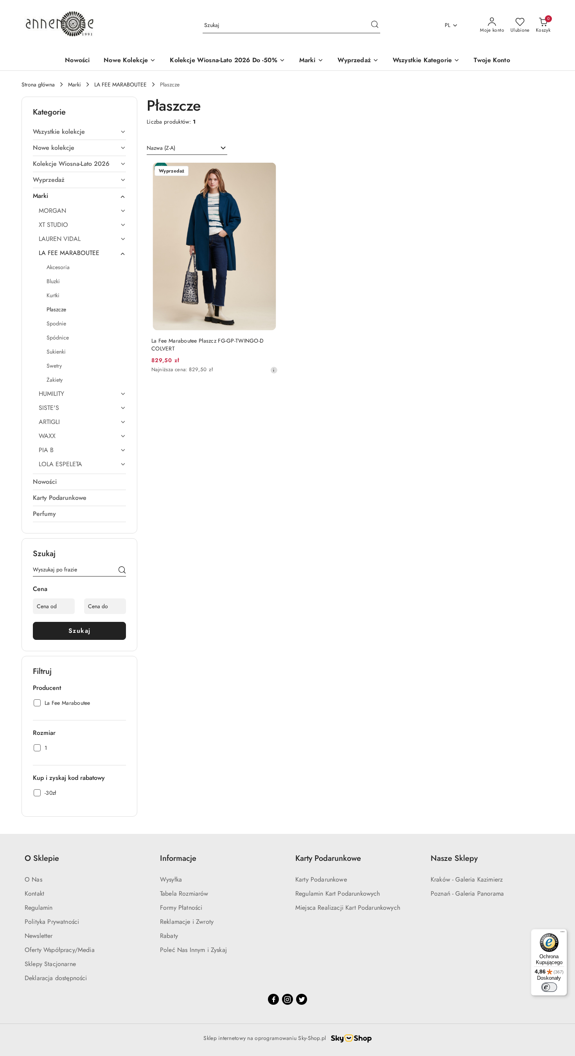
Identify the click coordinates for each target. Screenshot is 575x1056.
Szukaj (79, 630)
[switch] (549, 987)
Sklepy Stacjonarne (50, 963)
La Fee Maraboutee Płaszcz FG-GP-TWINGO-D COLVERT (207, 344)
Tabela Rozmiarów (184, 893)
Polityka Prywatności (52, 921)
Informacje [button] (178, 858)
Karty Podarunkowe (321, 879)
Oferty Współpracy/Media (60, 949)
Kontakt (34, 893)
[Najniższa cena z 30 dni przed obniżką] (274, 370)
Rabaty (169, 935)
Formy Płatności (181, 907)
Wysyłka (171, 879)
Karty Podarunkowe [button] (328, 858)
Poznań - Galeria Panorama (467, 893)
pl (448, 25)
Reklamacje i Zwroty (187, 921)
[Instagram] (287, 999)
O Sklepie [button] (42, 858)
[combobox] (187, 148)
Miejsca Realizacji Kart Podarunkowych (347, 907)
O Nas (33, 879)
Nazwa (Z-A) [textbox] (161, 148)
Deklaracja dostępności (56, 977)
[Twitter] (301, 999)
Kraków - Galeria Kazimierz (467, 879)
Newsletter (39, 935)
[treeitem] (79, 132)
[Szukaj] (122, 571)
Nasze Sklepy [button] (454, 858)
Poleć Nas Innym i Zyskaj (193, 949)
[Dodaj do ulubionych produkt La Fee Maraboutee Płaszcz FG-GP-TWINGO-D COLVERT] (269, 172)
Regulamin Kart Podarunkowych (337, 893)
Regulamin (38, 907)
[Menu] (562, 933)
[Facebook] (273, 999)
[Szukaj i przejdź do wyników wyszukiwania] (374, 25)
